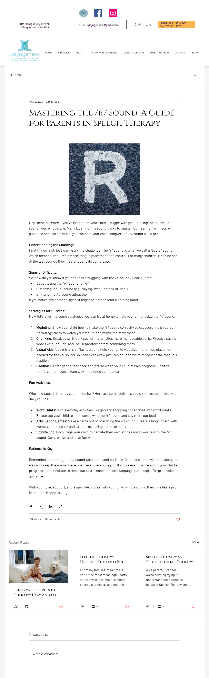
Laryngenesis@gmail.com (103, 25)
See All (196, 542)
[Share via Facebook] (31, 507)
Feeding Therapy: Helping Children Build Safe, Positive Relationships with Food (104, 560)
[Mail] (83, 13)
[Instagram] (113, 13)
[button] (195, 74)
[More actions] (177, 101)
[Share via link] (61, 507)
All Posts (15, 75)
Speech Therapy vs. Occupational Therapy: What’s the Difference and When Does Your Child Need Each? (170, 560)
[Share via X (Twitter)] (41, 507)
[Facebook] (98, 13)
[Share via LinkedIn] (51, 507)
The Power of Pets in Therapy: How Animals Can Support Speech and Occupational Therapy (38, 593)
